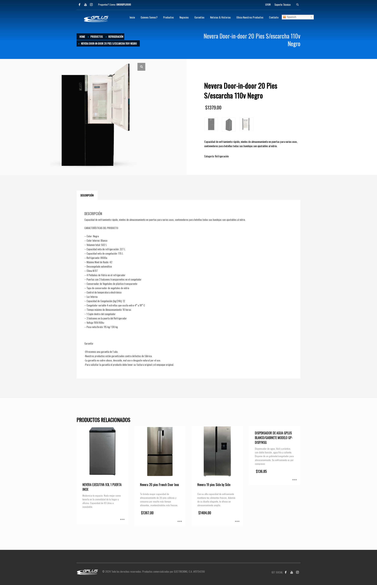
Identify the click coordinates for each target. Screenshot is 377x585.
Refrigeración (222, 156)
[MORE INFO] (122, 519)
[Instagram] (91, 4)
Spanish (291, 16)
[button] (141, 67)
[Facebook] (79, 4)
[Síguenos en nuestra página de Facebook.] (286, 572)
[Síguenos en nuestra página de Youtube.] (292, 572)
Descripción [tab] (87, 195)
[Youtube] (85, 4)
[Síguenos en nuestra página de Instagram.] (297, 572)
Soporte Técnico (283, 4)
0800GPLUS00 (123, 4)
